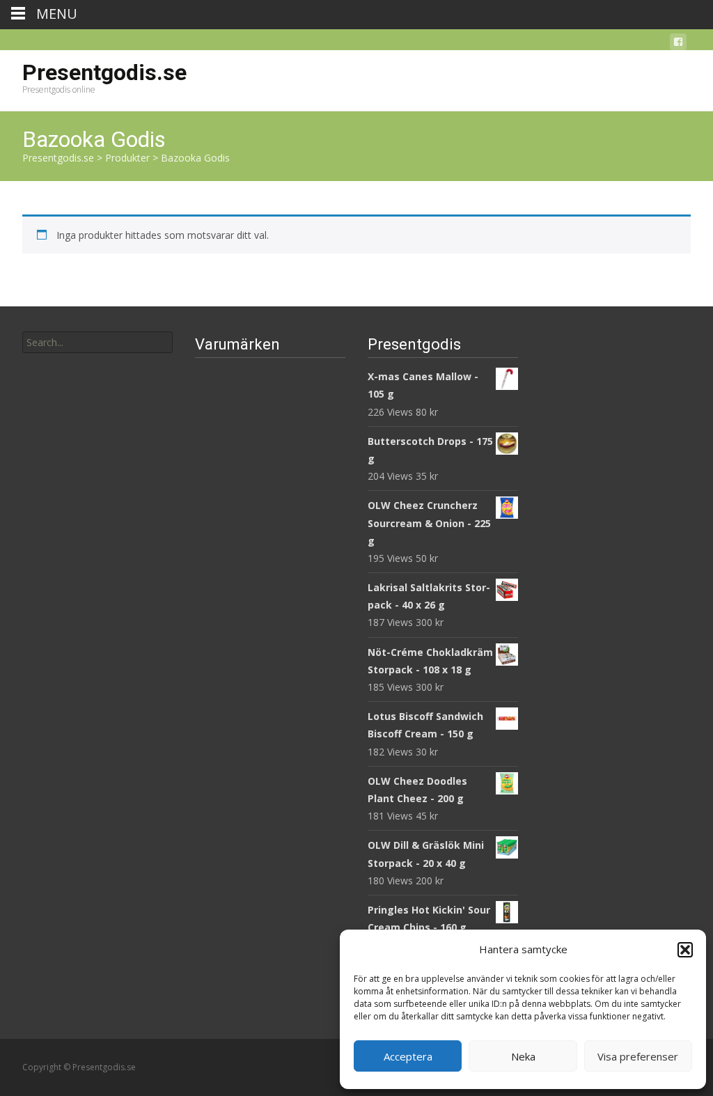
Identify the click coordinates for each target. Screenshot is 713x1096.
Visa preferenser (637, 1056)
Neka (523, 1056)
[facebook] (678, 44)
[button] (685, 950)
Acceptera (408, 1056)
